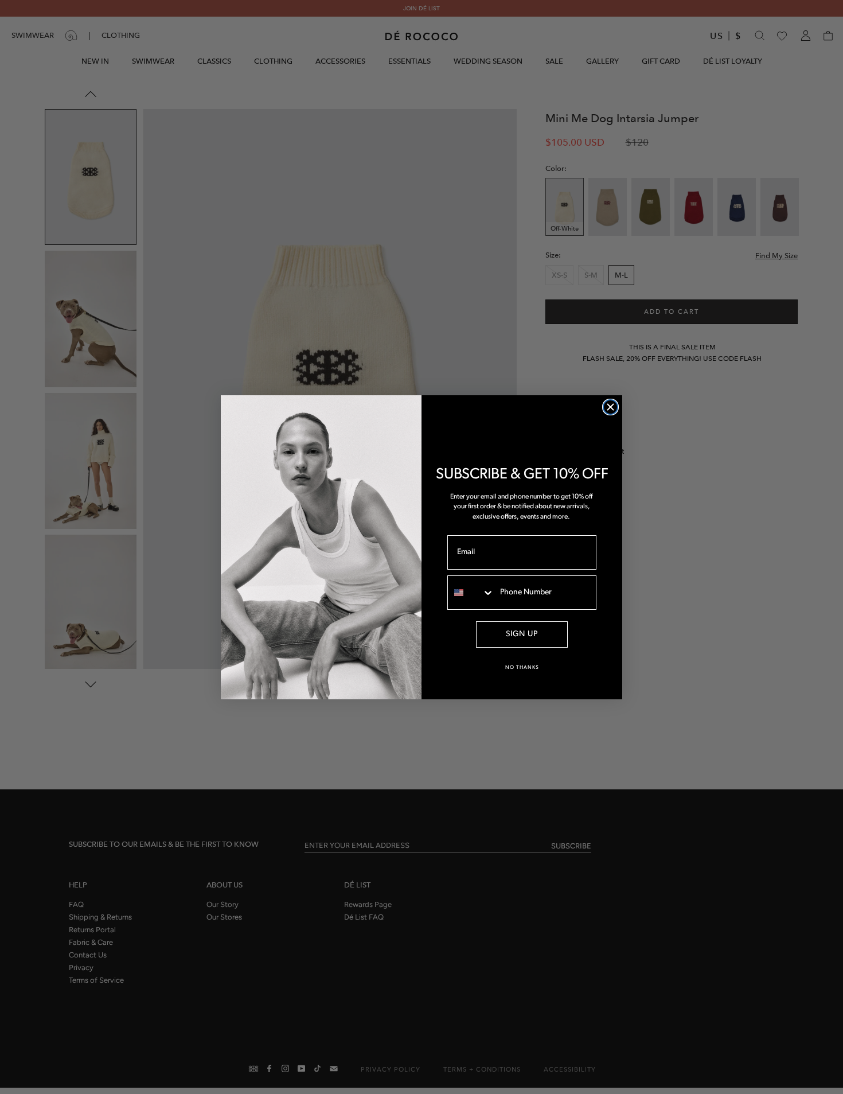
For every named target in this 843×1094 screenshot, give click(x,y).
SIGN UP (522, 634)
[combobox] (471, 592)
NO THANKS (522, 667)
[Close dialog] (610, 407)
